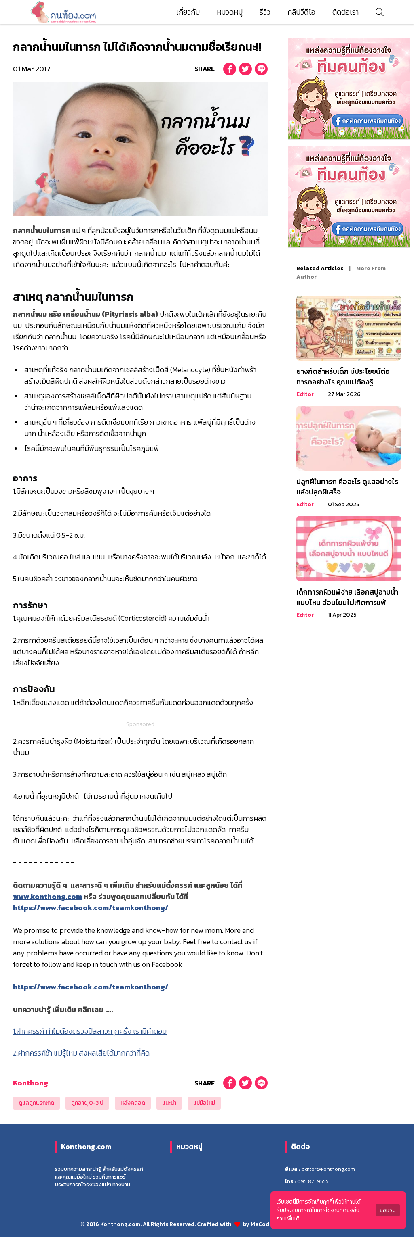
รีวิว (265, 12)
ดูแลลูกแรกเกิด (36, 1103)
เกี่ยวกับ (188, 12)
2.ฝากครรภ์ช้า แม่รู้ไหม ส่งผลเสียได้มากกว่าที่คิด (81, 1053)
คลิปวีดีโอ (301, 12)
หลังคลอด (132, 1103)
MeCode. (263, 1224)
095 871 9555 (313, 1181)
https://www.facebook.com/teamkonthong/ (90, 908)
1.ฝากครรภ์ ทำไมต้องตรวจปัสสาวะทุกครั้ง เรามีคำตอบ (90, 1031)
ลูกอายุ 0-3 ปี (87, 1103)
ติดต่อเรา (345, 12)
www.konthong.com (47, 896)
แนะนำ (169, 1103)
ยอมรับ (388, 1210)
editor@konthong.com (328, 1169)
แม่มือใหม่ (204, 1103)
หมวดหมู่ (230, 12)
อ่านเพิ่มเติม (290, 1218)
